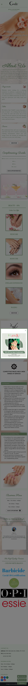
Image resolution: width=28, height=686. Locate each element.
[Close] (25, 330)
